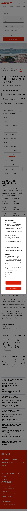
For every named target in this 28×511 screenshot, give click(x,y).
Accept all (13, 282)
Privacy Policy (9, 272)
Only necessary (13, 288)
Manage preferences (10, 278)
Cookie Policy (9, 274)
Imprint (7, 276)
